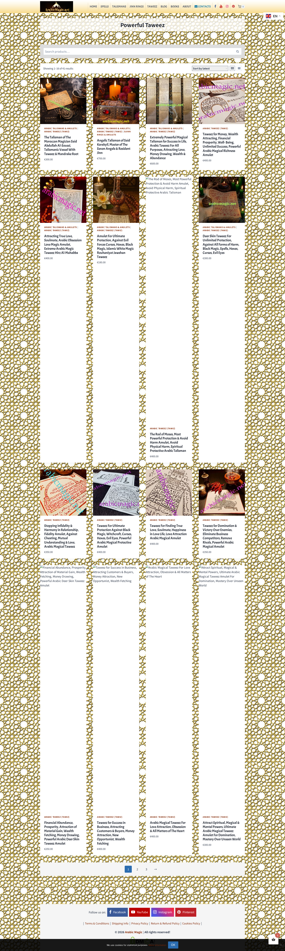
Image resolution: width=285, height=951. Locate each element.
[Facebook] (215, 7)
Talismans (119, 6)
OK (173, 945)
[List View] (239, 68)
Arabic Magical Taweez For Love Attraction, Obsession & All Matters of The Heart (168, 827)
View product (53, 169)
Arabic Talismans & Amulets (60, 128)
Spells (105, 6)
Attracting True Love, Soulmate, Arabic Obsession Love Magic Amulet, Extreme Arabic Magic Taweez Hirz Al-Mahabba (63, 244)
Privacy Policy (139, 923)
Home (93, 6)
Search (238, 51)
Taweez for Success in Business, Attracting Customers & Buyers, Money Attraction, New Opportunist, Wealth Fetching (116, 833)
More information (157, 945)
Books (175, 6)
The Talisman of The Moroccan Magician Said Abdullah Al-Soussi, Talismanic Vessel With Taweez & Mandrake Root (61, 145)
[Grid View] (232, 68)
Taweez (152, 6)
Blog (164, 6)
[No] (281, 945)
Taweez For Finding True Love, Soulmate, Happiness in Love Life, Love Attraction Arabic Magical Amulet (168, 532)
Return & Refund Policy (165, 923)
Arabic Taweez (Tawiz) (57, 131)
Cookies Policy (191, 923)
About (187, 6)
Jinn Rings (137, 6)
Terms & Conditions (97, 923)
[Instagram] (227, 7)
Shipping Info (120, 923)
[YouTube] (221, 7)
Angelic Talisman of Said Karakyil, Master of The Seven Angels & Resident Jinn (113, 146)
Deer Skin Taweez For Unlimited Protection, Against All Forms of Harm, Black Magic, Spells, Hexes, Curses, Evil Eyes (221, 244)
